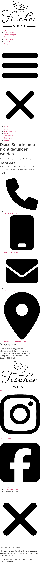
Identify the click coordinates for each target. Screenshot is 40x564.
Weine (6, 37)
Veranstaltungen (10, 35)
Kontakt (7, 44)
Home (6, 30)
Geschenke (8, 41)
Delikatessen (8, 39)
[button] (20, 85)
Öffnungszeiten (9, 32)
